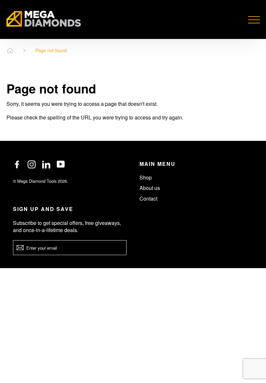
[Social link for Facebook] (17, 164)
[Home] (10, 50)
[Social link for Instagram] (32, 164)
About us (149, 188)
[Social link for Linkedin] (46, 164)
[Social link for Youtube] (61, 164)
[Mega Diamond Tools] (43, 19)
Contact (148, 198)
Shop (145, 177)
